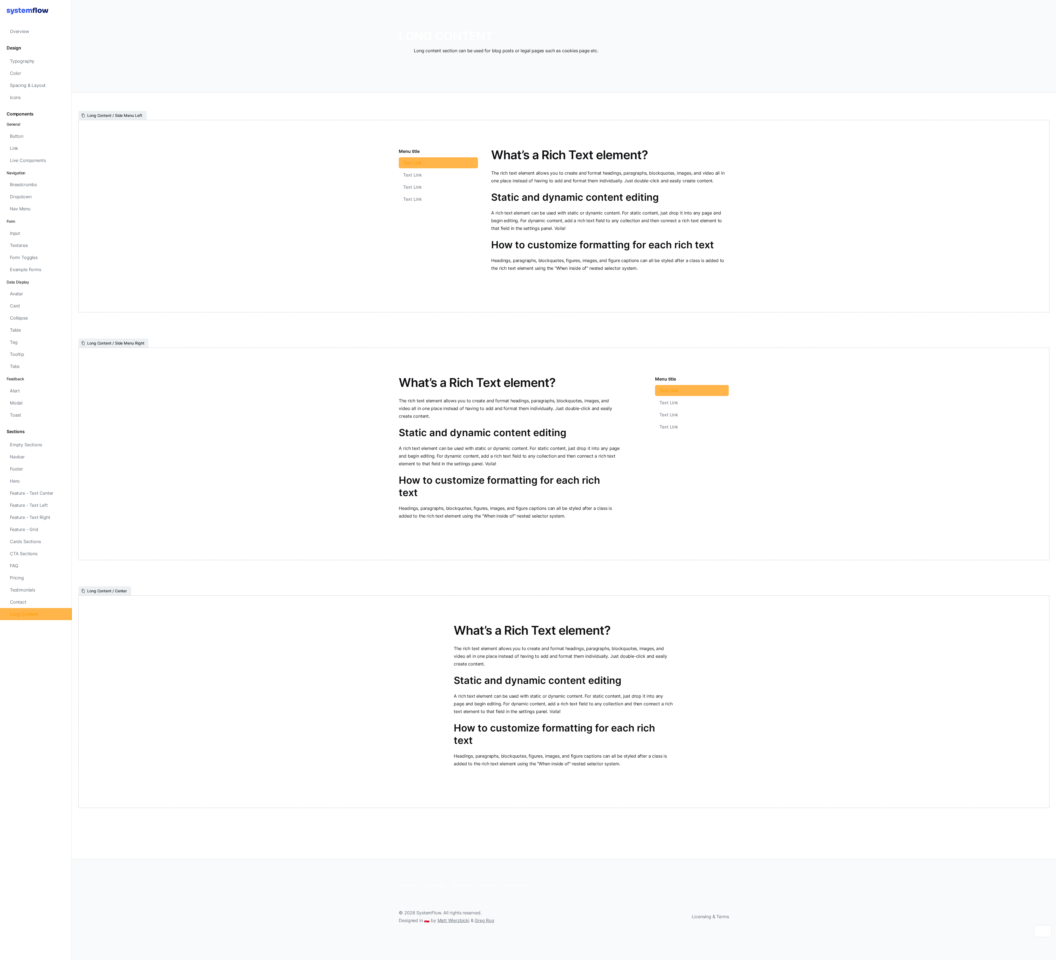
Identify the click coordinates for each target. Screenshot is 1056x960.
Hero (15, 481)
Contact (18, 602)
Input (15, 233)
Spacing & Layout (28, 85)
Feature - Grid (24, 529)
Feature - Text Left (29, 505)
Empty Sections (26, 444)
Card (15, 306)
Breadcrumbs (23, 184)
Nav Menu (20, 208)
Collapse (19, 318)
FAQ (14, 565)
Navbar (17, 457)
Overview (19, 31)
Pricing (17, 578)
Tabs (15, 366)
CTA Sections (23, 553)
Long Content (24, 614)
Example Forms (25, 269)
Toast (15, 415)
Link (14, 148)
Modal (16, 403)
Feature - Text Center (31, 493)
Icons (15, 97)
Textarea (19, 245)
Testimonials (22, 590)
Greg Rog (484, 920)
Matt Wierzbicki (453, 920)
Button (16, 136)
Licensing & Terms (710, 916)
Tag (13, 342)
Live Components (28, 160)
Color (15, 73)
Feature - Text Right (30, 517)
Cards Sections (25, 541)
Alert (15, 391)
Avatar (16, 293)
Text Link (412, 163)
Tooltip (17, 354)
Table (15, 330)
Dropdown (21, 196)
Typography (22, 61)
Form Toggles (24, 257)
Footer (16, 469)
